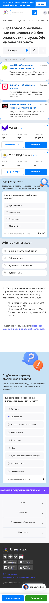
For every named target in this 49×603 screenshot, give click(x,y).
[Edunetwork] (5, 12)
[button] (24, 503)
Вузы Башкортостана (27, 20)
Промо (42, 65)
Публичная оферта (10, 574)
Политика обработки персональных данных (19, 577)
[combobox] (23, 12)
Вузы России (8, 20)
